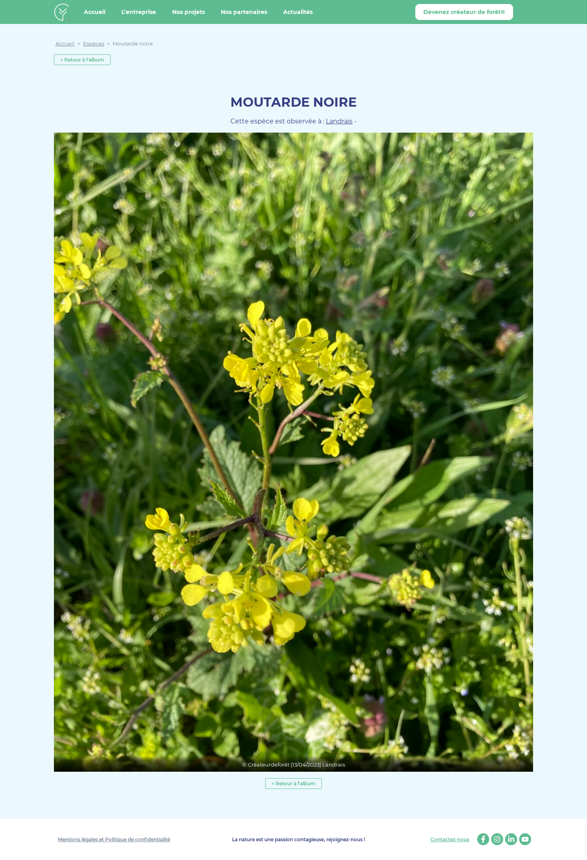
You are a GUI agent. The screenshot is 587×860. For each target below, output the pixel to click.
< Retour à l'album (82, 60)
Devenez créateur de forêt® (464, 12)
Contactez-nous (449, 839)
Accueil (94, 12)
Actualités (298, 12)
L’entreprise (138, 12)
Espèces (93, 43)
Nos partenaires (244, 12)
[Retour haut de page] (575, 848)
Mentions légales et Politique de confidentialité (114, 839)
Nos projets (188, 12)
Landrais (339, 121)
